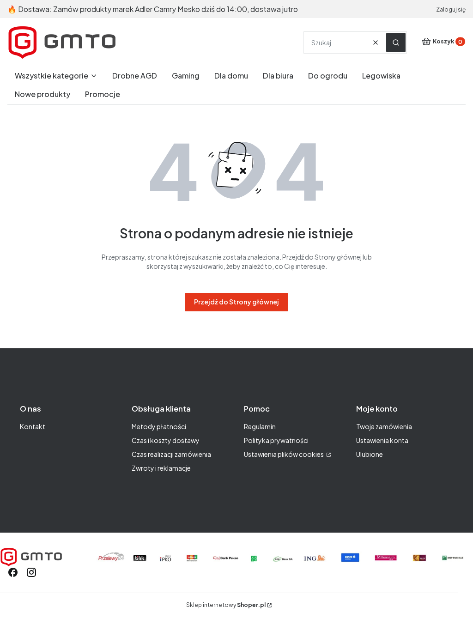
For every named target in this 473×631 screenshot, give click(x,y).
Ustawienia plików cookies (284, 454)
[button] (396, 42)
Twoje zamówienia (384, 426)
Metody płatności (159, 426)
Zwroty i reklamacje (161, 468)
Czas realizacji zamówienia (171, 454)
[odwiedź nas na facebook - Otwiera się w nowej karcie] (12, 572)
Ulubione (369, 454)
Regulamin (260, 426)
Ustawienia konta (382, 440)
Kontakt (32, 426)
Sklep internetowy (226, 604)
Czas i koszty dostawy (166, 440)
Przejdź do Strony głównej (236, 301)
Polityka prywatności (276, 440)
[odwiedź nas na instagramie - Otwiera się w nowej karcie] (31, 572)
